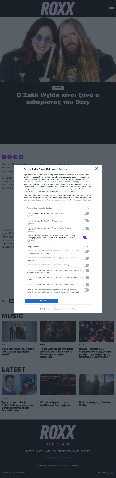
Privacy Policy (71, 309)
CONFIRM (41, 301)
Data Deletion (45, 309)
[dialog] (58, 239)
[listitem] (58, 208)
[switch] (86, 213)
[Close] (97, 169)
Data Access (58, 309)
